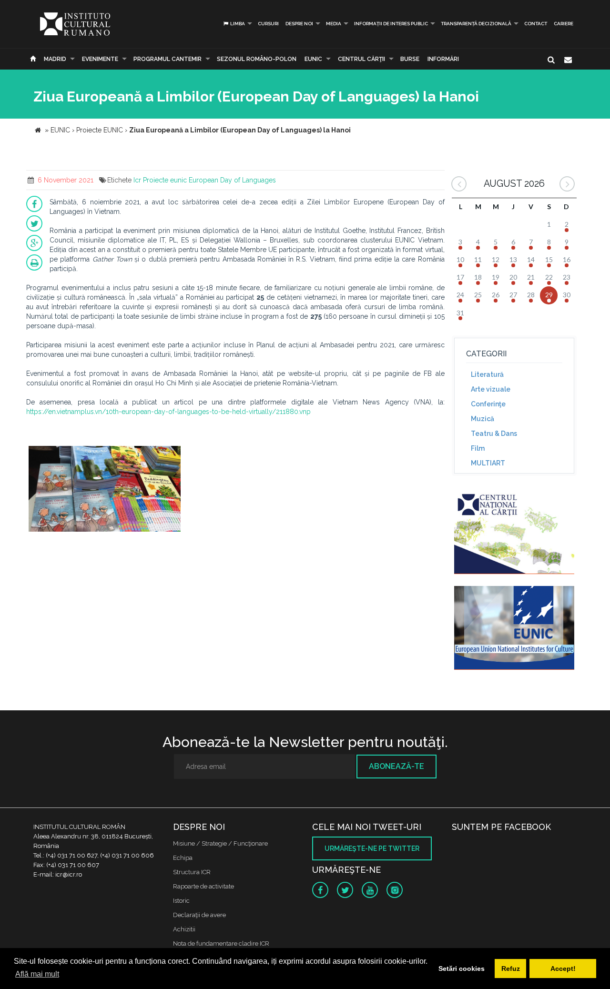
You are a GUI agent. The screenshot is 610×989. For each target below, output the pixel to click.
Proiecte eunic (165, 180)
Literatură (487, 374)
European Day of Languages (232, 180)
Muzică (482, 419)
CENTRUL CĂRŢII (361, 59)
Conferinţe (488, 404)
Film (478, 448)
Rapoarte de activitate (203, 886)
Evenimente (100, 59)
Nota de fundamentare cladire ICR (221, 943)
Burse (409, 59)
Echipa (183, 857)
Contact (535, 23)
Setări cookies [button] (461, 968)
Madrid (55, 59)
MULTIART (488, 463)
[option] (104, 490)
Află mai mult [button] (37, 974)
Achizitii (184, 929)
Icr (137, 180)
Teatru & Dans (494, 433)
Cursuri (268, 23)
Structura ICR (192, 872)
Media (333, 23)
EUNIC (313, 59)
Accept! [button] (563, 968)
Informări (443, 59)
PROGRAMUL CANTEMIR (167, 59)
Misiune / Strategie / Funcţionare (220, 843)
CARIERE (563, 23)
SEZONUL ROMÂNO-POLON (256, 59)
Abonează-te (396, 766)
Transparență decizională (476, 23)
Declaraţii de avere (199, 914)
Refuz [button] (510, 968)
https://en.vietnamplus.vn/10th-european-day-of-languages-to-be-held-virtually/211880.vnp (168, 411)
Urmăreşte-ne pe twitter (372, 848)
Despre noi (299, 23)
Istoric (181, 900)
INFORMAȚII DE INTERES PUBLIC (391, 23)
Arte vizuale (490, 389)
